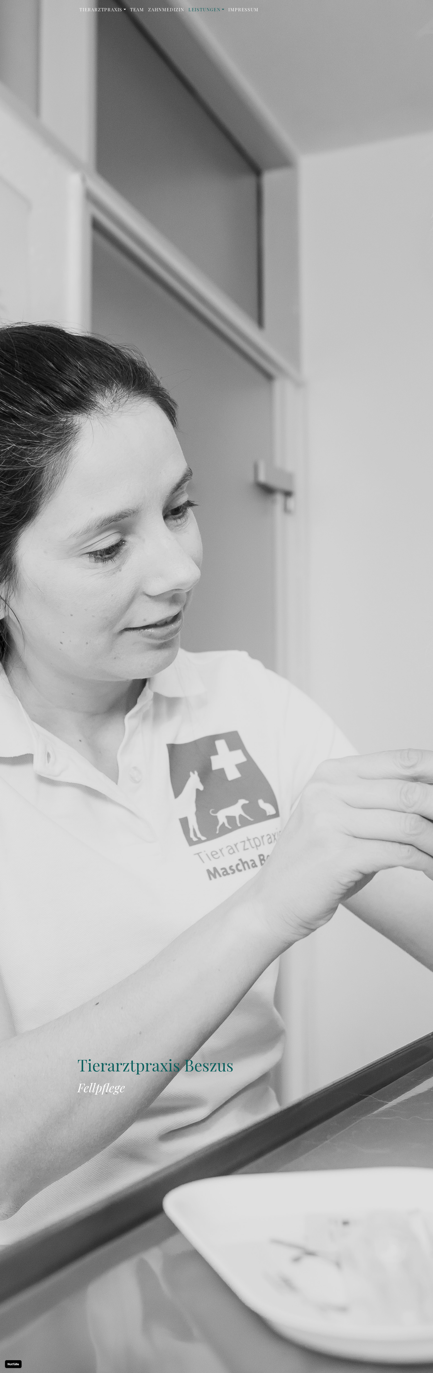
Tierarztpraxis (100, 10)
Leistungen (204, 10)
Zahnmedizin (166, 10)
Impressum (243, 10)
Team (137, 10)
